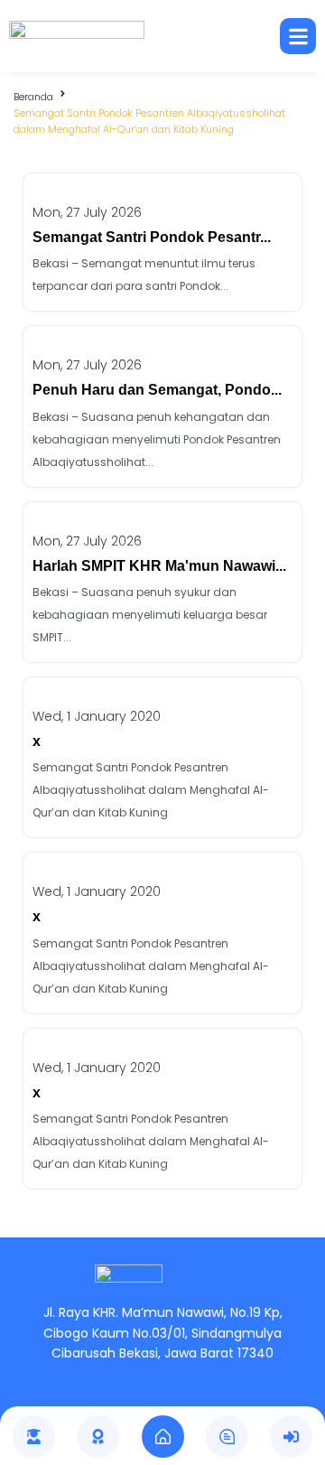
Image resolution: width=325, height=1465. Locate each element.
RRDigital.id (199, 1247)
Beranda (33, 96)
